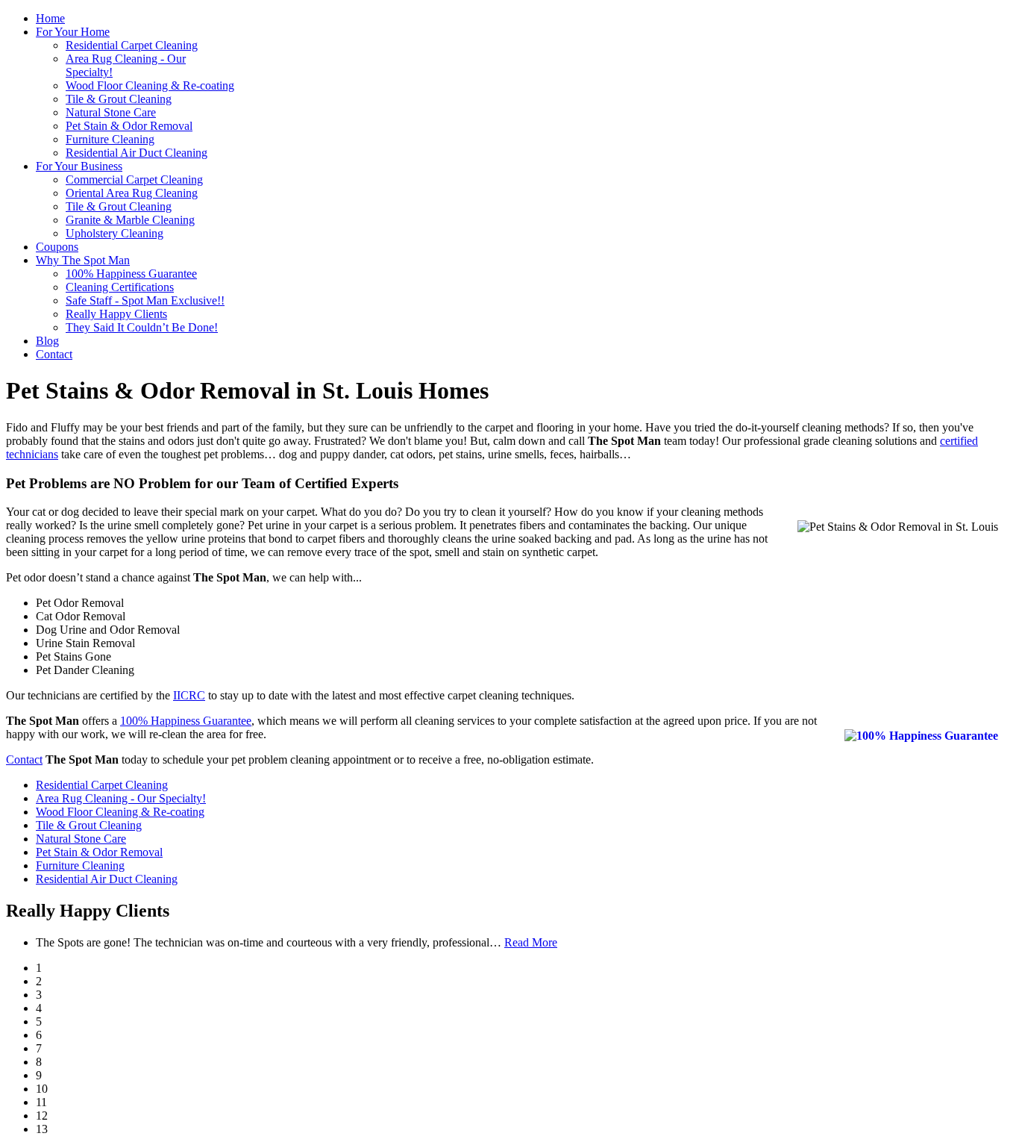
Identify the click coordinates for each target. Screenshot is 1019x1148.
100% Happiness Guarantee (131, 273)
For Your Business (79, 166)
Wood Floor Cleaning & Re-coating (150, 85)
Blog (47, 340)
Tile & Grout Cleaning (119, 99)
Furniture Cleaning (110, 139)
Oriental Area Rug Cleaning (132, 193)
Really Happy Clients (116, 314)
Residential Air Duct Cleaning (136, 152)
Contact (54, 354)
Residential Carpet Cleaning (132, 45)
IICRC (189, 695)
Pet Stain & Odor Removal (129, 125)
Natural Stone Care (111, 112)
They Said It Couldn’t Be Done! (142, 327)
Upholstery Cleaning (114, 233)
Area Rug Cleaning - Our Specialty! (121, 798)
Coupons (57, 246)
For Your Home (73, 31)
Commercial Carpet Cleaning (134, 179)
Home (50, 18)
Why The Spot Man (83, 260)
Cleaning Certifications (120, 287)
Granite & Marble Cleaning (130, 219)
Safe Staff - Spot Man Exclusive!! (145, 300)
